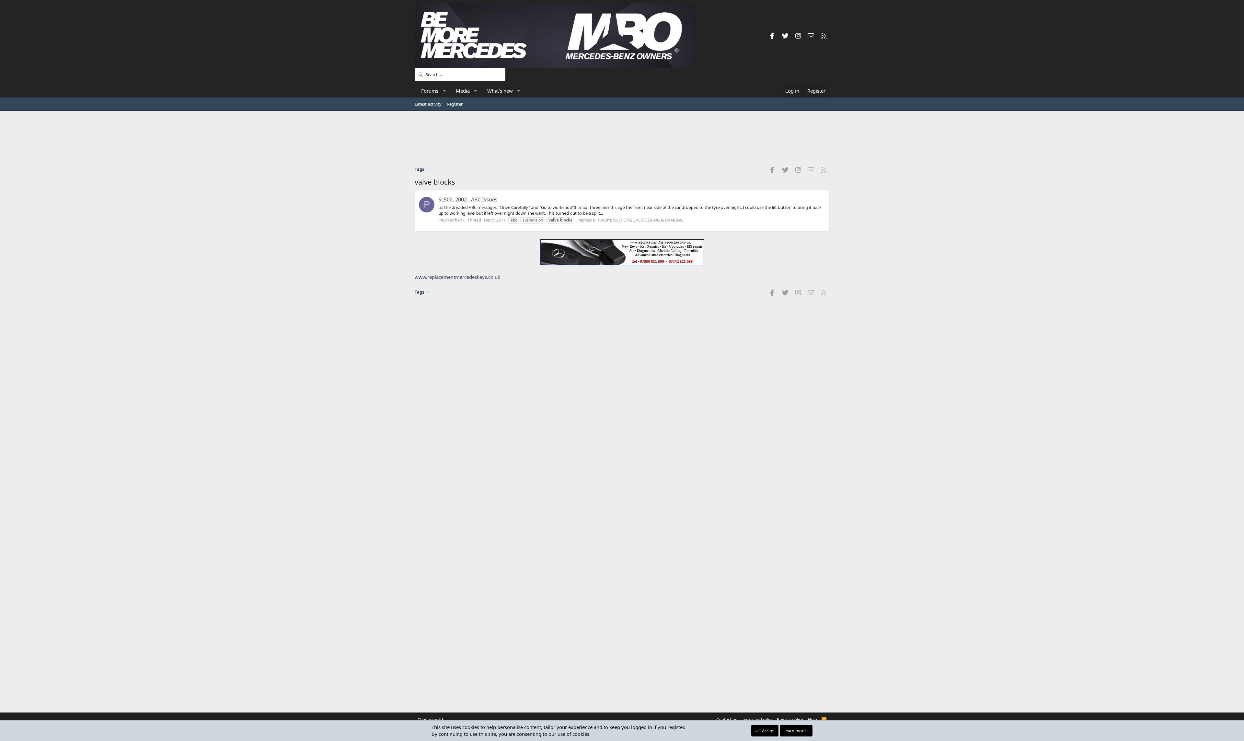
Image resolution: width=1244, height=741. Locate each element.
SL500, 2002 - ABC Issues (468, 199)
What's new (500, 90)
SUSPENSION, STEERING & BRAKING (648, 220)
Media (463, 90)
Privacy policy (790, 719)
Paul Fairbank (451, 220)
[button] (444, 90)
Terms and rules (757, 719)
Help (812, 719)
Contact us (726, 719)
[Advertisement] (622, 138)
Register (455, 104)
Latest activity (428, 104)
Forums (429, 90)
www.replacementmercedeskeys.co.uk (457, 277)
